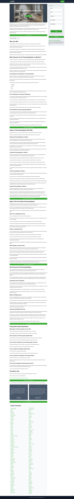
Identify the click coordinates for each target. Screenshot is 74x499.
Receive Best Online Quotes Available (28, 198)
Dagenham (30, 486)
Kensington (12, 445)
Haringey (30, 446)
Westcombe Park (31, 413)
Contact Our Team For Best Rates (28, 127)
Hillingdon (30, 450)
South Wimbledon (13, 408)
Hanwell (12, 488)
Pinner (30, 471)
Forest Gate (30, 454)
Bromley (30, 417)
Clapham (12, 423)
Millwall (12, 475)
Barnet (30, 479)
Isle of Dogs (12, 481)
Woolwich (30, 438)
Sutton (12, 420)
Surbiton (12, 434)
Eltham (30, 424)
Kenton (30, 457)
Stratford (30, 434)
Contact (62, 1)
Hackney (30, 420)
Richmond (12, 441)
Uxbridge (30, 478)
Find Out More (28, 323)
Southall (30, 423)
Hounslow (12, 470)
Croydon (12, 430)
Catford (12, 464)
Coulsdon (12, 455)
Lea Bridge (30, 431)
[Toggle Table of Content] (18, 38)
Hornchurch (30, 490)
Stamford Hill (31, 432)
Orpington (30, 449)
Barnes (12, 431)
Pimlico (12, 437)
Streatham (12, 412)
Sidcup (30, 445)
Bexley (30, 465)
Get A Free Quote (28, 401)
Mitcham (12, 409)
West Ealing (12, 485)
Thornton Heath (13, 415)
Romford (30, 489)
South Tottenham (31, 443)
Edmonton (30, 476)
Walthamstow (31, 464)
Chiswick (12, 448)
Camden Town (13, 477)
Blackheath (12, 474)
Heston (30, 410)
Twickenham (12, 452)
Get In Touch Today (28, 35)
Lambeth (12, 427)
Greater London (31, 421)
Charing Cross (13, 459)
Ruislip (30, 475)
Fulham (12, 426)
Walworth (12, 453)
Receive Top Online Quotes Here (28, 264)
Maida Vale (12, 467)
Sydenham (12, 438)
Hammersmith (13, 442)
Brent (29, 428)
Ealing (30, 412)
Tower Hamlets (13, 492)
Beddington (12, 419)
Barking (30, 461)
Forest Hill (12, 444)
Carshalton (12, 416)
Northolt (30, 442)
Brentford (12, 463)
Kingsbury (30, 439)
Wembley (30, 427)
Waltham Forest (31, 468)
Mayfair (12, 456)
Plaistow (30, 435)
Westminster (12, 449)
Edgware (30, 467)
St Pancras (12, 471)
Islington (12, 486)
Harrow (30, 453)
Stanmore (30, 472)
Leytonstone (31, 460)
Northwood (30, 483)
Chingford (30, 482)
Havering (30, 493)
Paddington (12, 460)
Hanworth (12, 482)
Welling (30, 456)
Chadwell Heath (31, 487)
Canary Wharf (13, 489)
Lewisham (12, 466)
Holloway (30, 416)
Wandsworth (12, 413)
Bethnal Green (31, 409)
